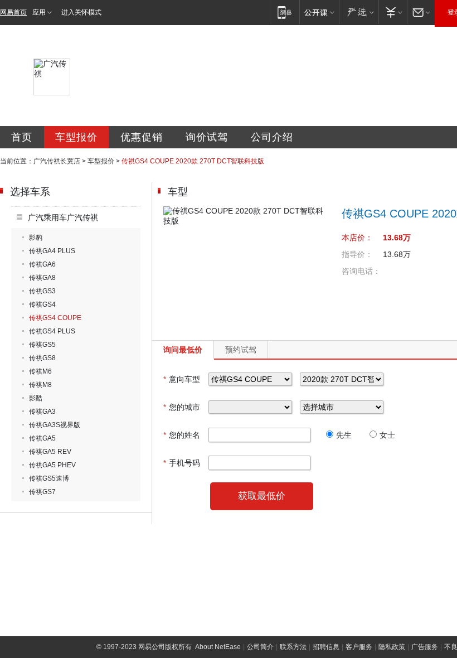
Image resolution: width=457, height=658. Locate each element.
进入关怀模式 (81, 12)
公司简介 (260, 647)
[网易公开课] (319, 12)
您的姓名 (181, 434)
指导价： (357, 254)
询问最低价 (182, 349)
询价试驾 (207, 137)
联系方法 (293, 647)
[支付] (392, 12)
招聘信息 (326, 647)
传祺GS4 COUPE (55, 318)
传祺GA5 (42, 438)
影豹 (35, 237)
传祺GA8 (42, 278)
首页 (21, 137)
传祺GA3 (42, 411)
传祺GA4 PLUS (52, 251)
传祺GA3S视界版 (54, 425)
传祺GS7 (42, 492)
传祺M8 (40, 385)
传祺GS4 (42, 304)
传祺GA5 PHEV (52, 465)
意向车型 (181, 379)
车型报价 (76, 137)
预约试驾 (240, 349)
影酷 (35, 398)
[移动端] (284, 12)
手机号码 (181, 462)
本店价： (357, 237)
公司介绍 (272, 137)
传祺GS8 (42, 358)
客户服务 (359, 647)
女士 (387, 434)
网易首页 (13, 12)
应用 (39, 12)
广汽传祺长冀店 (56, 161)
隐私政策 (391, 647)
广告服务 (424, 647)
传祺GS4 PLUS (52, 331)
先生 (344, 434)
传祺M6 (40, 371)
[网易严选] (358, 12)
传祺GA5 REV (50, 452)
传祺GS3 (42, 291)
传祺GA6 (42, 264)
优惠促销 (141, 137)
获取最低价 (261, 496)
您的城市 (181, 407)
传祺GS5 (42, 345)
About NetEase (218, 647)
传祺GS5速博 (49, 478)
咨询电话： (361, 271)
